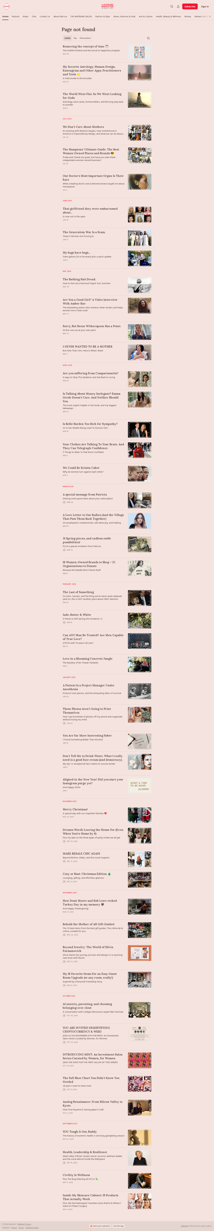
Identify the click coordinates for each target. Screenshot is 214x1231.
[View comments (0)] (85, 57)
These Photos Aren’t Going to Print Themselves (87, 710)
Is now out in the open (74, 216)
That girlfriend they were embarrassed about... (90, 210)
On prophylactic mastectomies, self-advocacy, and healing (92, 522)
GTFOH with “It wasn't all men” (78, 642)
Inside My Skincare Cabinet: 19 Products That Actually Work (90, 1197)
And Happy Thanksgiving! (76, 908)
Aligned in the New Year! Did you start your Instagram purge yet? (93, 781)
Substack (184, 1226)
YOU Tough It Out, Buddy (80, 1131)
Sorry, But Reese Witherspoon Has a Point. (92, 326)
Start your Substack (101, 1226)
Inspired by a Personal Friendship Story (82, 981)
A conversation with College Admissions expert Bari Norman (93, 1011)
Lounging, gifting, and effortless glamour (83, 877)
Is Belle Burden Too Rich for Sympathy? (90, 424)
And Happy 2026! (71, 787)
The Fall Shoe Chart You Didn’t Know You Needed (91, 1079)
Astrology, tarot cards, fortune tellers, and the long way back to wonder (93, 103)
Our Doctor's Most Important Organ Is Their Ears (93, 177)
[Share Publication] (178, 6)
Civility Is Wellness (76, 1175)
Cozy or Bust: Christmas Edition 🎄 (87, 874)
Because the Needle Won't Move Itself (82, 569)
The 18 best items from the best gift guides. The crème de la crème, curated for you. (93, 929)
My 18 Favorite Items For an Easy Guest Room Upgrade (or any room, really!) (90, 975)
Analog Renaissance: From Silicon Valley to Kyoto (92, 1103)
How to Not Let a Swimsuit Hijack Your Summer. (87, 283)
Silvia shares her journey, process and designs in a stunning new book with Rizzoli (92, 956)
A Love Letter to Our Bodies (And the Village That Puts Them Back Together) (93, 516)
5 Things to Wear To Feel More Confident (83, 452)
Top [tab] (75, 38)
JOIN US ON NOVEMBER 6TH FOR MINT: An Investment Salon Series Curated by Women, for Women (91, 1037)
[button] (5, 16)
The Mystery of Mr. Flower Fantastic (80, 662)
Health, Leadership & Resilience (85, 1152)
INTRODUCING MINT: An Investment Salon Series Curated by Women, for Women (93, 1056)
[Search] (172, 6)
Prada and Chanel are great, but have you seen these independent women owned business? (89, 159)
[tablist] (77, 38)
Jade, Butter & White (77, 614)
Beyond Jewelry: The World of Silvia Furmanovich (88, 949)
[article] (107, 52)
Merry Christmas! (75, 809)
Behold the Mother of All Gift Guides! (88, 924)
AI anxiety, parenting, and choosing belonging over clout (87, 1006)
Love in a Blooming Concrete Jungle (88, 658)
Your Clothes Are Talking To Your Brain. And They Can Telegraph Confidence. (93, 446)
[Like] (65, 820)
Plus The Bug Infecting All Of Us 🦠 (80, 1178)
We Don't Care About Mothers (83, 127)
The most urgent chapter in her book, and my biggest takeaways (89, 407)
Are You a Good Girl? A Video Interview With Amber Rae (90, 301)
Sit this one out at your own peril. (79, 330)
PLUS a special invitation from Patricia (82, 546)
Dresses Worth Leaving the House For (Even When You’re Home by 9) (93, 831)
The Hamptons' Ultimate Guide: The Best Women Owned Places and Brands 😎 (91, 151)
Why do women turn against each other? (83, 471)
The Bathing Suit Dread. (79, 279)
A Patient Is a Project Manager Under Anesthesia (88, 687)
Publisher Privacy (24, 1224)
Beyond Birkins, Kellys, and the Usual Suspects (86, 857)
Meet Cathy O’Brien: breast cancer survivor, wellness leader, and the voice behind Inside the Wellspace (92, 1157)
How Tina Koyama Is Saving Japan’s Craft (83, 1109)
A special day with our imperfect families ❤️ (85, 813)
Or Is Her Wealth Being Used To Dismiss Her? (85, 427)
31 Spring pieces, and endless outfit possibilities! (87, 540)
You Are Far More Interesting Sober (87, 735)
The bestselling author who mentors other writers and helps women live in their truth (93, 309)
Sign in (205, 6)
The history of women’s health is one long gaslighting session (93, 1135)
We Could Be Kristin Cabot (81, 468)
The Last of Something (78, 592)
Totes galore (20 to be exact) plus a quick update (87, 256)
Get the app (119, 1226)
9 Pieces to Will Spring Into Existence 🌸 (83, 618)
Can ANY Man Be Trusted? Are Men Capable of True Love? (93, 637)
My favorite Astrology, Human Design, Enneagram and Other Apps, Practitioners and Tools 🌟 (92, 70)
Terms (21, 1227)
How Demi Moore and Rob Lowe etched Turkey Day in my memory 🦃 (90, 902)
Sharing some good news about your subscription (88, 498)
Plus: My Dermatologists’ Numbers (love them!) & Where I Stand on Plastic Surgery (92, 1204)
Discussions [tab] (85, 38)
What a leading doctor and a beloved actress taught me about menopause (93, 185)
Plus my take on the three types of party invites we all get (91, 837)
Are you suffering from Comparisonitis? (90, 373)
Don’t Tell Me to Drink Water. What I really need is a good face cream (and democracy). (93, 757)
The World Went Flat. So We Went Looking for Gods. (92, 96)
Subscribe (190, 6)
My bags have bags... (76, 252)
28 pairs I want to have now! (77, 1085)
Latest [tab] (67, 38)
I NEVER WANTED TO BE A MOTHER (87, 346)
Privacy (14, 1227)
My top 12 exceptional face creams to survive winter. (89, 763)
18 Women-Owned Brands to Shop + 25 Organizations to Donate (89, 564)
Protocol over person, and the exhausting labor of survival (92, 693)
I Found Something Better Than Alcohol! (83, 739)
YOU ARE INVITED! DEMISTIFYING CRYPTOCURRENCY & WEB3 (86, 1029)
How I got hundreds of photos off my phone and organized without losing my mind (92, 718)
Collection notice (32, 1227)
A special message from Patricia (85, 494)
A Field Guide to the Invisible (77, 78)
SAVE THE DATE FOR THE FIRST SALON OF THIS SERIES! (90, 1062)
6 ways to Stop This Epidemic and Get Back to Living (89, 377)
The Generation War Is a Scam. (84, 232)
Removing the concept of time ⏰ (86, 46)
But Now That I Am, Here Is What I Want (83, 350)
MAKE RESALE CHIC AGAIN (81, 853)
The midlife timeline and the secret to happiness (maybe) (91, 50)
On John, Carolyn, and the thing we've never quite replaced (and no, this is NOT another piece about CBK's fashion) (92, 597)
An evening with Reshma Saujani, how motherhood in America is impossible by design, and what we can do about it (93, 132)
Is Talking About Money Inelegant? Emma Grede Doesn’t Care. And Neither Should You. (91, 397)
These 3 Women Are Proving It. (78, 236)
